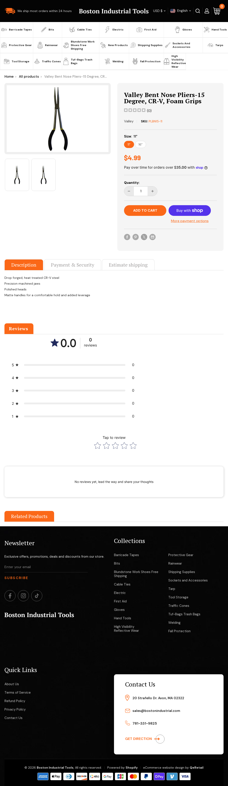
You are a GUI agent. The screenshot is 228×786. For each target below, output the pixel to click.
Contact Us (13, 718)
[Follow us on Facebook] (10, 595)
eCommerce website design (163, 768)
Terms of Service (17, 693)
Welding (118, 61)
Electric (118, 29)
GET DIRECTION (139, 738)
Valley (129, 121)
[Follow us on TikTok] (36, 595)
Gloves (187, 29)
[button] (73, 365)
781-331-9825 (144, 723)
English (182, 10)
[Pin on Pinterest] (135, 236)
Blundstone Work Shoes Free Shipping (83, 45)
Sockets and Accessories (181, 45)
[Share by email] (152, 236)
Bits (51, 29)
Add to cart (145, 210)
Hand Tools (219, 29)
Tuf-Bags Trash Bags (81, 61)
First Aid (150, 29)
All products (29, 76)
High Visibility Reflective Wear (178, 61)
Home (9, 76)
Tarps (219, 45)
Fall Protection (150, 61)
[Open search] (197, 11)
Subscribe (16, 577)
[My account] (207, 10)
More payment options (190, 221)
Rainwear (51, 45)
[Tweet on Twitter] (144, 236)
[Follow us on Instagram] (23, 595)
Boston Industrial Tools (55, 768)
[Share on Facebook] (127, 236)
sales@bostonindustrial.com (156, 711)
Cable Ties (84, 29)
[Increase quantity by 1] (152, 191)
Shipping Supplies (150, 45)
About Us (11, 684)
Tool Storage (20, 61)
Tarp (171, 589)
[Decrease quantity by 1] (129, 191)
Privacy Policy (15, 709)
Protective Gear (20, 45)
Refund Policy (14, 701)
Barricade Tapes (20, 29)
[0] (217, 11)
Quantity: (132, 182)
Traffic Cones (51, 61)
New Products (118, 45)
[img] (134, 110)
